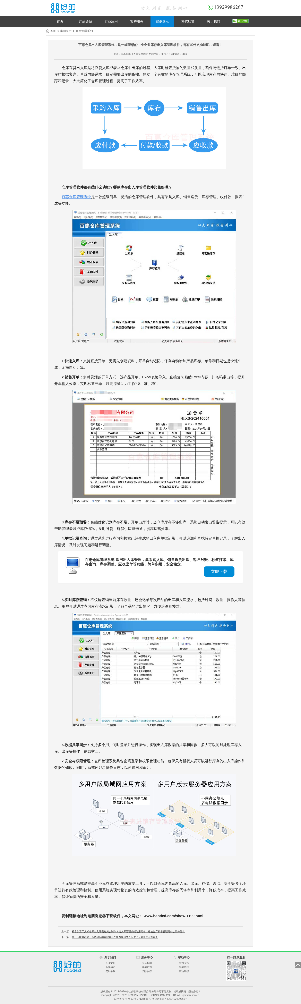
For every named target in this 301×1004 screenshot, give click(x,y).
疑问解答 (147, 963)
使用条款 (110, 971)
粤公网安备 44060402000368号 (170, 998)
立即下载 (219, 571)
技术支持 (184, 963)
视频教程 (184, 967)
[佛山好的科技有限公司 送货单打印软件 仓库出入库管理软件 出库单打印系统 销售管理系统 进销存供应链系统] (89, 8)
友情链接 (184, 971)
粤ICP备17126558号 (139, 998)
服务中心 (147, 957)
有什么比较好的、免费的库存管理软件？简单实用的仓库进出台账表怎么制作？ (115, 937)
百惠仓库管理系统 (76, 197)
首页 (60, 21)
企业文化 (110, 963)
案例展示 (162, 21)
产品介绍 (85, 21)
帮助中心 (184, 957)
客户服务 (136, 21)
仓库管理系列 (84, 31)
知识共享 (147, 971)
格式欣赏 (188, 21)
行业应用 (111, 21)
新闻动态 (110, 967)
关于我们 (213, 21)
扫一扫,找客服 (236, 957)
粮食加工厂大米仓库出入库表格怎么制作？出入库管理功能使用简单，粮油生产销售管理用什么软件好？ (128, 931)
